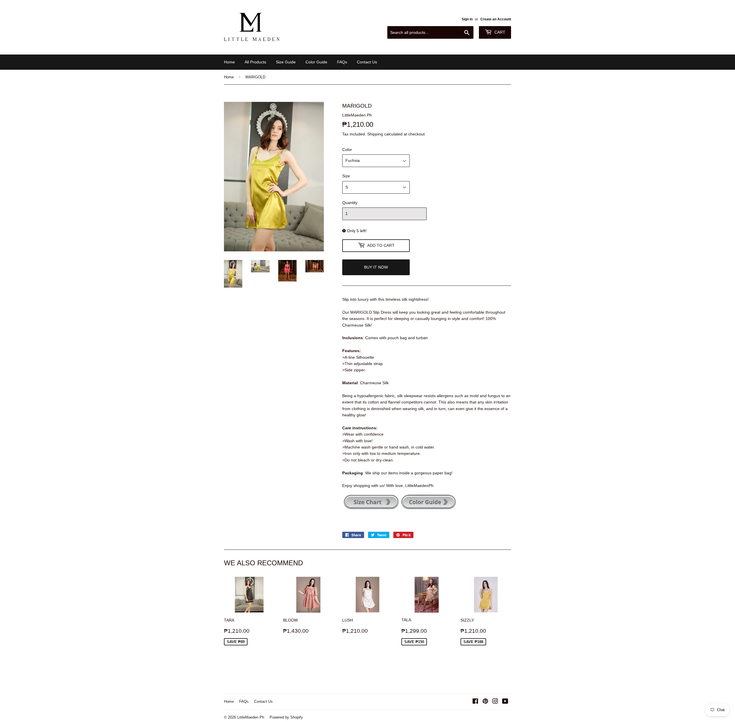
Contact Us (367, 62)
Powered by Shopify (286, 717)
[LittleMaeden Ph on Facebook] (475, 702)
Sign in (467, 19)
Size (346, 176)
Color (347, 149)
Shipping (375, 134)
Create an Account (495, 19)
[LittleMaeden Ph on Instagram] (495, 702)
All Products (255, 62)
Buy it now (376, 267)
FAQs (342, 62)
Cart (499, 32)
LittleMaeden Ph (250, 717)
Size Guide (286, 62)
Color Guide (316, 62)
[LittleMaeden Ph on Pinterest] (485, 702)
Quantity (349, 202)
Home (229, 62)
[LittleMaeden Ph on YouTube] (505, 702)
